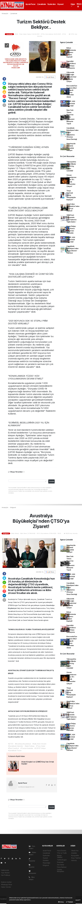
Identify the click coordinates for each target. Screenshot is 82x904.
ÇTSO (10, 605)
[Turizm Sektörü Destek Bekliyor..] (29, 57)
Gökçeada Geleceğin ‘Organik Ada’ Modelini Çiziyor (72, 76)
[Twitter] (5, 858)
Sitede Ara (74, 850)
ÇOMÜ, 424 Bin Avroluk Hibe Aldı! (71, 103)
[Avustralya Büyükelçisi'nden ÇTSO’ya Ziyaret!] (29, 553)
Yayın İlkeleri (5, 873)
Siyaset (60, 4)
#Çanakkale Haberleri (15, 746)
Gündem (46, 860)
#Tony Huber (40, 746)
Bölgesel (13, 507)
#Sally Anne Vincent (39, 744)
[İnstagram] (9, 858)
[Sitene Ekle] (6, 863)
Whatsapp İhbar (6, 884)
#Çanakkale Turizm (14, 750)
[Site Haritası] (2, 863)
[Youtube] (13, 858)
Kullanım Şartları (6, 882)
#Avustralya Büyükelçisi (23, 744)
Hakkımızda (5, 870)
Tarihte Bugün (62, 860)
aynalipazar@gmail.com (26, 787)
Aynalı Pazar (31, 4)
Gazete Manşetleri (60, 870)
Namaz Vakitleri (59, 856)
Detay (61, 902)
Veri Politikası (5, 875)
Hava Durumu (61, 850)
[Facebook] (2, 858)
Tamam (70, 902)
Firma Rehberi (62, 867)
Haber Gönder (6, 887)
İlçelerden (52, 4)
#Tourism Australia (26, 748)
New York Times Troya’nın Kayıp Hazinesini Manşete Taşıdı (70, 117)
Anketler (74, 853)
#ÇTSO (10, 744)
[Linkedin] (16, 858)
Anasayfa (5, 13)
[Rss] (20, 858)
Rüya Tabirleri (76, 858)
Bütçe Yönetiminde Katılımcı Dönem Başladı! (71, 52)
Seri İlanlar (60, 865)
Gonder (51, 481)
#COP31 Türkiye (39, 748)
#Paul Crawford (13, 748)
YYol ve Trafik (62, 853)
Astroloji (74, 860)
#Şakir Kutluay (29, 746)
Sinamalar (60, 862)
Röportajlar (46, 863)
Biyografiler (75, 855)
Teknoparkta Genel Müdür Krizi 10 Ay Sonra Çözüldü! (71, 166)
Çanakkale (41, 4)
